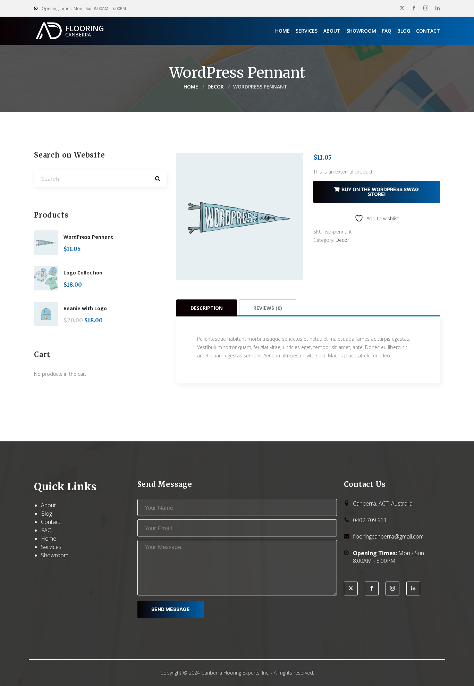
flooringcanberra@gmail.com (388, 536)
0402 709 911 (370, 520)
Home (282, 30)
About (331, 30)
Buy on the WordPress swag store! (380, 191)
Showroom (361, 30)
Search (158, 178)
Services (307, 30)
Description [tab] (207, 308)
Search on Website (69, 155)
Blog (403, 30)
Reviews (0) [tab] (267, 308)
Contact (428, 30)
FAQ (386, 30)
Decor (216, 86)
